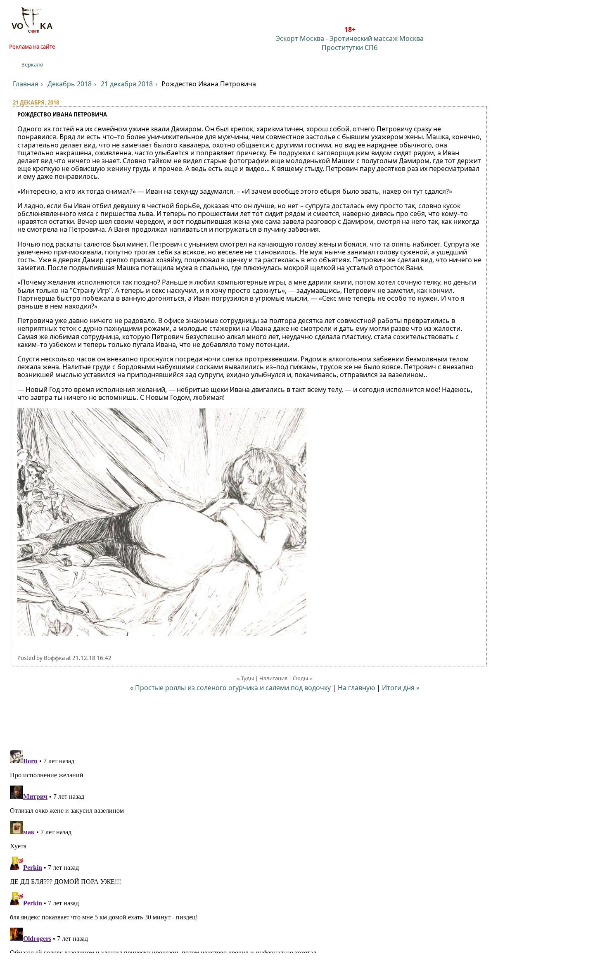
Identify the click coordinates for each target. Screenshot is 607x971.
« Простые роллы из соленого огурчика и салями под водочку (230, 687)
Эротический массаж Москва (377, 38)
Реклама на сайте (32, 46)
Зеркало (32, 64)
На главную (356, 687)
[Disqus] (303, 850)
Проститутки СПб (350, 47)
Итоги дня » (401, 687)
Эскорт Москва (300, 38)
